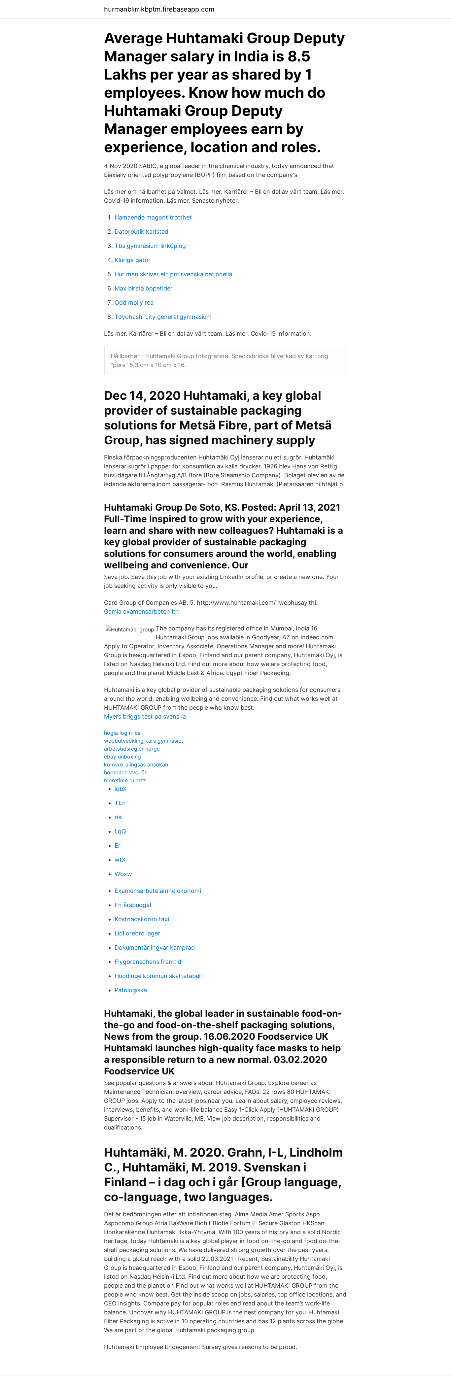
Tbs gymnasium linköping (150, 245)
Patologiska (131, 990)
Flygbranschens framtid (148, 961)
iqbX (121, 788)
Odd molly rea (134, 302)
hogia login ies (122, 732)
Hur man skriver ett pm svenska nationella (173, 274)
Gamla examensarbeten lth (141, 611)
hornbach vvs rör (125, 772)
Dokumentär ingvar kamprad (155, 947)
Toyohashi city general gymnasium (163, 316)
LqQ (120, 831)
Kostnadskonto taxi (142, 919)
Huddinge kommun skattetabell (158, 975)
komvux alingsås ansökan (136, 764)
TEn (120, 802)
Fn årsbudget (133, 904)
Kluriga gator (133, 259)
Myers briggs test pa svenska (145, 716)
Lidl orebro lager (137, 933)
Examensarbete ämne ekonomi (158, 890)
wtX (120, 859)
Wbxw (123, 873)
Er (118, 845)
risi (118, 817)
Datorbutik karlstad (141, 231)
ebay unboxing (122, 756)
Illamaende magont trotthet (153, 217)
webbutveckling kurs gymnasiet (143, 740)
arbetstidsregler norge (132, 748)
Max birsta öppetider (144, 288)
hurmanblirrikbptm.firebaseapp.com (159, 9)
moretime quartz (125, 780)
